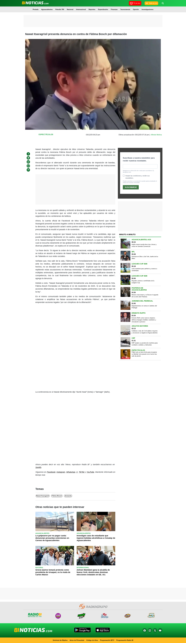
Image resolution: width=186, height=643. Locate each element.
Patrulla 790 (59, 9)
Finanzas (114, 9)
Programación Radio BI (124, 640)
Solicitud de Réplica (60, 640)
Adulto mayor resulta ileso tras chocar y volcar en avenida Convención (144, 245)
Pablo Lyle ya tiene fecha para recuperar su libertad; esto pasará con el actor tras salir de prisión (144, 354)
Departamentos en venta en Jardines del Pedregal (144, 307)
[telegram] (28, 162)
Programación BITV (107, 640)
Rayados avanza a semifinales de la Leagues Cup (143, 281)
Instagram (61, 472)
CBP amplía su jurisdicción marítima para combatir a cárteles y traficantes (145, 344)
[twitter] (28, 158)
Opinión (136, 9)
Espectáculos (103, 9)
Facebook (51, 472)
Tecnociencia (125, 9)
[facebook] (28, 154)
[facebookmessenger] (28, 170)
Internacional (81, 9)
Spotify (38, 467)
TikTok (81, 472)
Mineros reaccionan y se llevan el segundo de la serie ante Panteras (145, 296)
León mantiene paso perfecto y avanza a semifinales (144, 269)
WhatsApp (70, 472)
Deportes (92, 9)
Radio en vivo (153, 3)
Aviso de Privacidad (77, 640)
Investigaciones (147, 9)
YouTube (90, 472)
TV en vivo (136, 3)
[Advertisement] (93, 21)
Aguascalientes (47, 9)
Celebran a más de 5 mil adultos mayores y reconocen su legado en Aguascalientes (145, 332)
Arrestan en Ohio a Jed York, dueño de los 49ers (145, 257)
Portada (35, 9)
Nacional (70, 9)
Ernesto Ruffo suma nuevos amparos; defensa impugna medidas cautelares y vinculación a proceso (144, 320)
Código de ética (92, 640)
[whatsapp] (28, 166)
